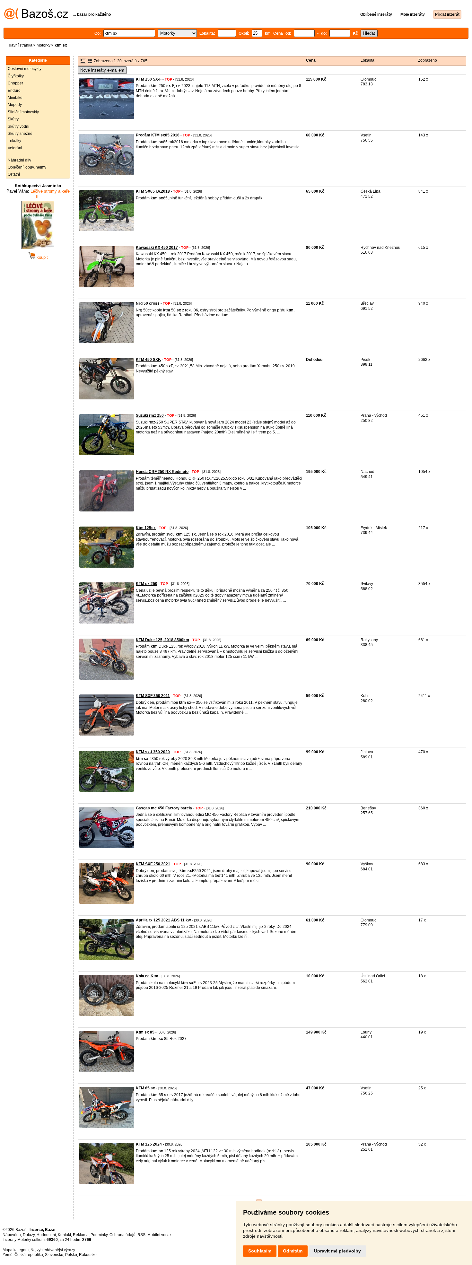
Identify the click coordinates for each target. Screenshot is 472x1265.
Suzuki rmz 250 (150, 415)
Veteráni (15, 148)
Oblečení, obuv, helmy (27, 167)
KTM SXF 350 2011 (153, 696)
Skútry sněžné (20, 133)
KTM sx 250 (146, 583)
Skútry (13, 119)
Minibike (15, 97)
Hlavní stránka (19, 45)
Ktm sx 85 (145, 1032)
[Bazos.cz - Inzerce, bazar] (36, 18)
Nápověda (12, 1235)
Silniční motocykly (23, 112)
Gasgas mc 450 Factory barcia (164, 808)
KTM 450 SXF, (148, 359)
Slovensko (54, 1254)
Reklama (81, 1235)
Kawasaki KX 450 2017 (157, 247)
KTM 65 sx (145, 1088)
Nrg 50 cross (148, 303)
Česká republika (28, 1254)
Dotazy (29, 1235)
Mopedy (15, 104)
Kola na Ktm (147, 976)
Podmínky (99, 1235)
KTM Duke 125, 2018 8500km (162, 640)
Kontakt (64, 1235)
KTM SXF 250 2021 (153, 864)
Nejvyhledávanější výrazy (53, 1250)
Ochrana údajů (122, 1235)
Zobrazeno (427, 60)
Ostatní (14, 174)
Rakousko (88, 1254)
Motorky (43, 45)
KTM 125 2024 (149, 1144)
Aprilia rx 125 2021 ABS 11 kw (163, 920)
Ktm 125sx (146, 528)
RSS (141, 1235)
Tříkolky (14, 140)
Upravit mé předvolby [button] (337, 1250)
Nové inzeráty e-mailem (102, 70)
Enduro (14, 90)
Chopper (15, 83)
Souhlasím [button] (259, 1250)
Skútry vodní (18, 126)
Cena (311, 60)
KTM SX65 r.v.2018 (153, 191)
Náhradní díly (19, 160)
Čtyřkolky (16, 76)
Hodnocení (46, 1235)
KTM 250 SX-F (149, 79)
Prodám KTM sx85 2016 (157, 135)
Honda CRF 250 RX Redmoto (162, 471)
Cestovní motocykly (24, 68)
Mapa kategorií (16, 1250)
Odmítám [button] (292, 1250)
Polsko (71, 1254)
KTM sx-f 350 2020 (153, 752)
